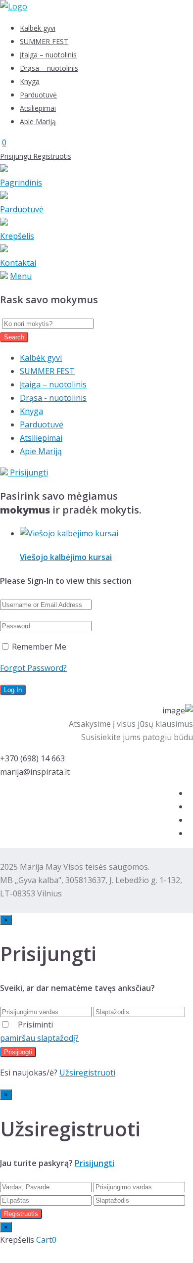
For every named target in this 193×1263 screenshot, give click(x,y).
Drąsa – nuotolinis (49, 68)
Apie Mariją (38, 121)
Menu (21, 276)
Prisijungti (16, 156)
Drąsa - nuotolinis (53, 397)
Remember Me (38, 646)
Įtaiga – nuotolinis (48, 54)
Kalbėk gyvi (37, 28)
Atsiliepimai (38, 108)
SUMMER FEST (44, 41)
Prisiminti (35, 1024)
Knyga (30, 81)
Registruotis (52, 156)
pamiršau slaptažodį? (39, 1037)
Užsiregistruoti (87, 1072)
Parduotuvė (38, 94)
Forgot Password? (33, 667)
